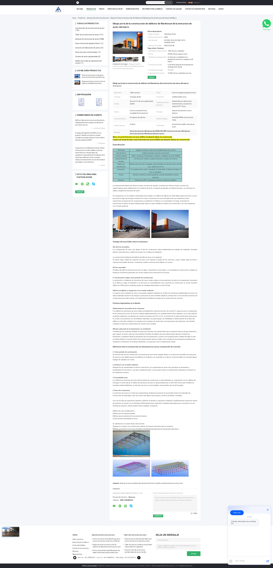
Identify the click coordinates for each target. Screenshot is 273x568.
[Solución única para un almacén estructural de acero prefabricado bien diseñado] (77, 76)
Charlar (151, 77)
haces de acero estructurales (86, 52)
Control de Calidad (174, 9)
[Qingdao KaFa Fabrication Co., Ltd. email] (78, 184)
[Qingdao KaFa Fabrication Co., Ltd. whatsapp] (83, 184)
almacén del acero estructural (172, 483)
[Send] (267, 561)
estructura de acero (163, 393)
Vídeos (101, 9)
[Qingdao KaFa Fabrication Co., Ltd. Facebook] (78, 2)
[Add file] (230, 561)
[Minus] (267, 509)
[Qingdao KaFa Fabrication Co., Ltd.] (58, 9)
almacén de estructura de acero (98, 18)
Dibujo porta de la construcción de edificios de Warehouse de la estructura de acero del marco (93, 83)
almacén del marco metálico (151, 483)
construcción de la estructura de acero (89, 28)
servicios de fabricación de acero (87, 48)
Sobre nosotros (132, 9)
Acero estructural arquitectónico (87, 43)
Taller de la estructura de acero (87, 35)
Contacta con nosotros (195, 9)
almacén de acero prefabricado (130, 483)
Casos (220, 9)
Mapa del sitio (77, 554)
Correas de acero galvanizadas (86, 57)
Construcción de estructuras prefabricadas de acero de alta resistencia (135, 551)
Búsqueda (168, 2)
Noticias (211, 9)
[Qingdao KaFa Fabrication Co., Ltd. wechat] (89, 184)
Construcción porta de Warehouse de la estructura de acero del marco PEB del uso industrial (106, 540)
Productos (91, 9)
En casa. (80, 9)
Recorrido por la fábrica (152, 9)
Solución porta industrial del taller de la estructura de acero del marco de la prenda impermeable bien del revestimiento (138, 540)
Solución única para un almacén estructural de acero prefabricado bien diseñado (93, 77)
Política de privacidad (89, 566)
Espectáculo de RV (115, 9)
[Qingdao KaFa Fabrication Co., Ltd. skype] (95, 184)
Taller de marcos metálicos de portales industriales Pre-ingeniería (138, 546)
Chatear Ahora (181, 2)
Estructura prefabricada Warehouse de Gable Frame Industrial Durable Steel (106, 551)
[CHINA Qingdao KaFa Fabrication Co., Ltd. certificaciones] (81, 102)
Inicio (74, 18)
